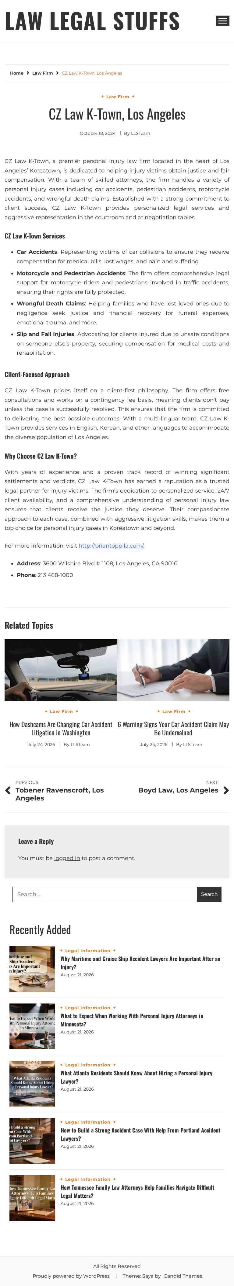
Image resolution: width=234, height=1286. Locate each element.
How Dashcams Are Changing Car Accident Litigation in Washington (60, 728)
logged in (67, 858)
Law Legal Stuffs (92, 20)
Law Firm (117, 96)
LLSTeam (140, 133)
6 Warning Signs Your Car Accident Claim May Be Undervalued (173, 728)
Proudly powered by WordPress (72, 1276)
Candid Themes (183, 1276)
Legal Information (88, 950)
